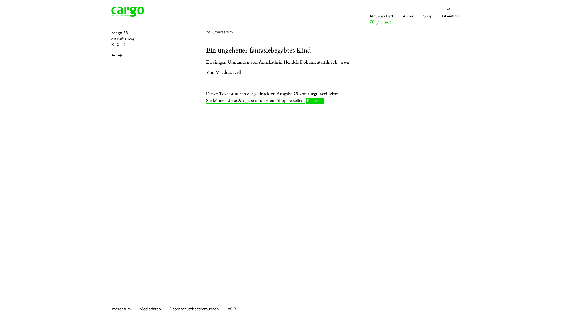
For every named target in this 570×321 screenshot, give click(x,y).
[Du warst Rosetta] (113, 56)
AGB (232, 309)
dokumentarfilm (219, 32)
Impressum (121, 309)
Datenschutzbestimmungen (194, 309)
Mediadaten (150, 309)
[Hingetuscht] (120, 56)
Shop (427, 16)
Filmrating (450, 16)
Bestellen (315, 100)
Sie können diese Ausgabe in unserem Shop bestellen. (255, 100)
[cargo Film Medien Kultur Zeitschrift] (127, 15)
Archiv (408, 16)
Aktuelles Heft (381, 19)
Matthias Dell (228, 72)
